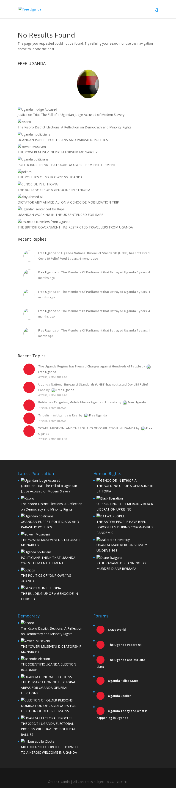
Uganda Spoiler (119, 696)
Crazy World (116, 630)
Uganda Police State (122, 681)
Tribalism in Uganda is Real (58, 415)
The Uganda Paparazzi (124, 645)
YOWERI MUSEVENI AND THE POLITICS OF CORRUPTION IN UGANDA (86, 428)
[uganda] (88, 84)
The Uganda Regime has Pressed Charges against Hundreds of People (89, 366)
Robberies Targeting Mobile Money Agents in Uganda (77, 402)
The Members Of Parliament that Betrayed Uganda (98, 272)
